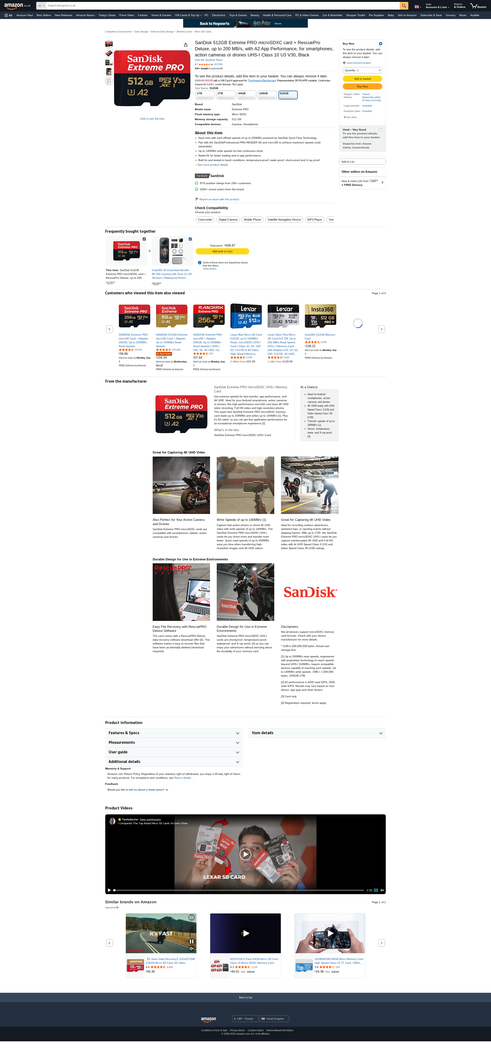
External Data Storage (162, 31)
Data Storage (141, 31)
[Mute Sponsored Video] (191, 948)
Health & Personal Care (277, 15)
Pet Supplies (376, 15)
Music (462, 15)
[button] (8, 15)
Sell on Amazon (407, 15)
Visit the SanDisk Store (208, 59)
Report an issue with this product (219, 199)
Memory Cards (184, 31)
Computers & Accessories (118, 31)
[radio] (109, 44)
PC (206, 15)
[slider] (238, 890)
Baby (391, 15)
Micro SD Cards (203, 31)
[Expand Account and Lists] (448, 7)
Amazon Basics (85, 15)
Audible (474, 15)
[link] (172, 250)
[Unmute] (382, 890)
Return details (182, 777)
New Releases (63, 15)
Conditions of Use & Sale (214, 1030)
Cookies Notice (256, 1030)
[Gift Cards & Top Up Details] (201, 15)
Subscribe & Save (431, 15)
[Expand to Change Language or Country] (420, 7)
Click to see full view (152, 118)
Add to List (347, 161)
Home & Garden (161, 15)
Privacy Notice (237, 1030)
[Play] (108, 890)
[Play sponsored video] (245, 933)
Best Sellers (44, 15)
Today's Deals (107, 15)
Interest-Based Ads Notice (279, 1030)
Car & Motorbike (332, 15)
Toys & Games (238, 15)
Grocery (451, 15)
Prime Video (126, 15)
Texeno (366, 94)
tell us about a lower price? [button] (147, 789)
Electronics (218, 15)
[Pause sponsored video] (191, 941)
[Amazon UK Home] (208, 1020)
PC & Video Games (307, 15)
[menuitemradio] (376, 890)
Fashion (143, 15)
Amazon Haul (24, 15)
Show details (209, 268)
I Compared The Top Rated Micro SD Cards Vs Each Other (153, 823)
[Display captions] (191, 917)
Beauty (255, 15)
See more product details (213, 164)
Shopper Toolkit (355, 15)
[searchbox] (223, 5)
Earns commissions (150, 819)
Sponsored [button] (110, 907)
